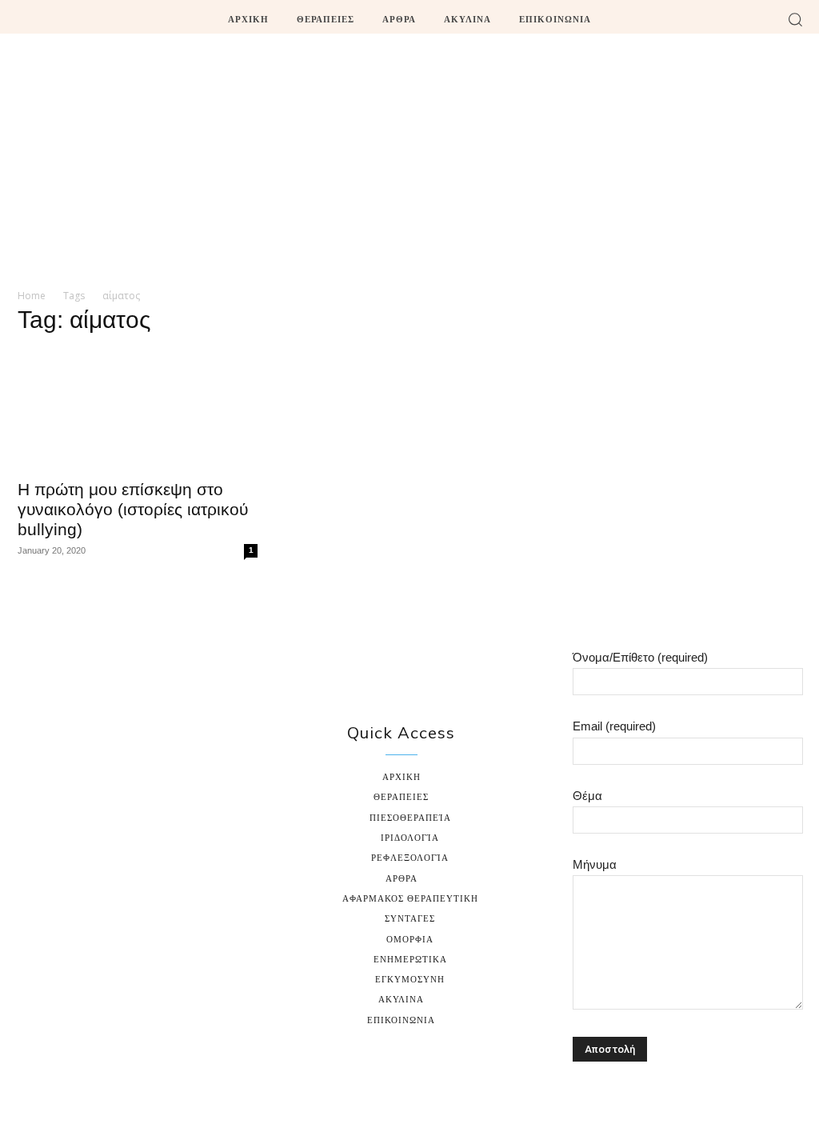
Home (32, 295)
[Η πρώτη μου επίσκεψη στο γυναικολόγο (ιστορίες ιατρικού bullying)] (138, 409)
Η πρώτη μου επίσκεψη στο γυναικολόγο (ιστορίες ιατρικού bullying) (133, 509)
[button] (795, 19)
